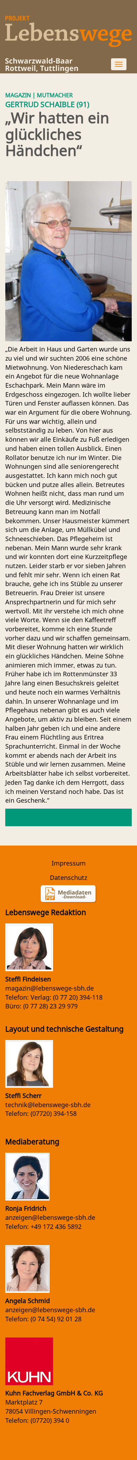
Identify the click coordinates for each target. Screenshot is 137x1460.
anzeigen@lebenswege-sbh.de (50, 1217)
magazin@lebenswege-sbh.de (49, 988)
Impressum (69, 863)
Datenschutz (68, 877)
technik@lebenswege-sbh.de (48, 1104)
